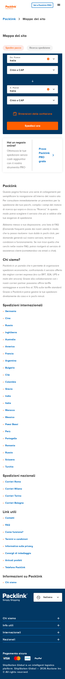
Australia (10, 339)
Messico (9, 417)
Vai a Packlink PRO (42, 5)
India (8, 396)
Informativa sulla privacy (19, 546)
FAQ (7, 525)
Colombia (10, 381)
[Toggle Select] (54, 59)
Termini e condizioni (16, 539)
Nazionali (9, 639)
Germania (10, 311)
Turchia (9, 466)
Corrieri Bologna (14, 502)
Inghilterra (11, 332)
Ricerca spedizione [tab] (39, 47)
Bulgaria (10, 367)
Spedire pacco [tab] (13, 47)
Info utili (8, 625)
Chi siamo (10, 582)
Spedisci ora (32, 125)
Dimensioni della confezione (35, 113)
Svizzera (10, 459)
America (10, 346)
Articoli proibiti (13, 560)
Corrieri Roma (13, 481)
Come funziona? (14, 532)
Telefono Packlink (15, 567)
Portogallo (11, 438)
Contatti (9, 517)
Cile (7, 374)
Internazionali (12, 632)
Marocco (10, 410)
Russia (9, 325)
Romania (10, 445)
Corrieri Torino (13, 495)
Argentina (10, 360)
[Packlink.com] (11, 8)
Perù (7, 431)
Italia (8, 403)
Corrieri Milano (13, 488)
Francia (9, 353)
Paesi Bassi (11, 424)
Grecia (8, 389)
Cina (7, 318)
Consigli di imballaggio (18, 553)
